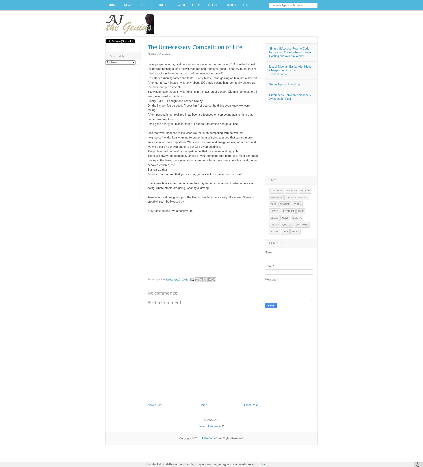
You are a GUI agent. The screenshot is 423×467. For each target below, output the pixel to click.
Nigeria (297, 218)
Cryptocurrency (297, 197)
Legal (274, 218)
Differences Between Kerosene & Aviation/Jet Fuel (290, 96)
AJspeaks (277, 190)
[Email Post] (192, 279)
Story (274, 231)
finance (285, 204)
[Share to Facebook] (209, 279)
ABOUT (247, 5)
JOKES (231, 5)
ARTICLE (214, 5)
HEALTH (179, 5)
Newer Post (155, 405)
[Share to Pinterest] (214, 279)
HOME (113, 5)
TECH (143, 5)
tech (285, 231)
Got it (264, 464)
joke (301, 211)
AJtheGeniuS (209, 438)
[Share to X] (205, 279)
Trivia (295, 231)
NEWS (128, 5)
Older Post (251, 405)
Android (291, 190)
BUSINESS (160, 5)
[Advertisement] (237, 23)
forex (297, 204)
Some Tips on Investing (284, 84)
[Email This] (197, 279)
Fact (273, 204)
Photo (275, 224)
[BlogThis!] (201, 279)
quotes (287, 224)
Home (203, 405)
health (275, 211)
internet (288, 211)
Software (302, 224)
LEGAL (196, 5)
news (285, 218)
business (276, 197)
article (305, 190)
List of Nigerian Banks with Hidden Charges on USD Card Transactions (291, 70)
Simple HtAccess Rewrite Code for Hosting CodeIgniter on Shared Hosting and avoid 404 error (290, 52)
